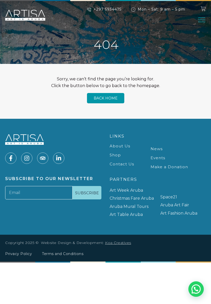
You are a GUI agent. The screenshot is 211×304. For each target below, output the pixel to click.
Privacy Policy (18, 253)
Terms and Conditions (62, 253)
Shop (115, 155)
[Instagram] (26, 158)
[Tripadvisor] (42, 158)
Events (158, 157)
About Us (120, 145)
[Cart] (203, 8)
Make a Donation (169, 166)
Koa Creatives (118, 242)
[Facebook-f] (10, 158)
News (157, 148)
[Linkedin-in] (58, 158)
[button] (202, 20)
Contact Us (122, 164)
